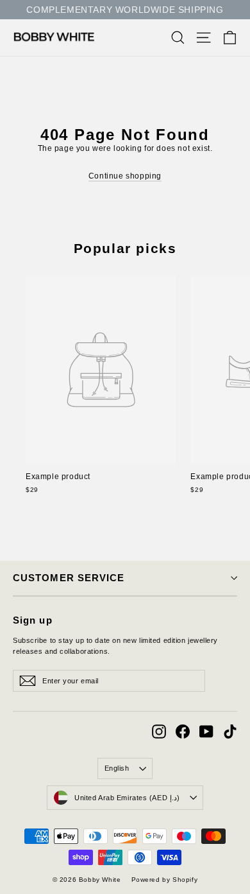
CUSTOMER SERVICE (68, 578)
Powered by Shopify (164, 879)
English (116, 768)
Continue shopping (125, 175)
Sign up (33, 620)
